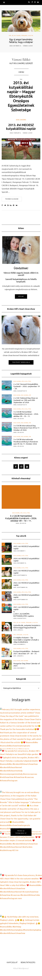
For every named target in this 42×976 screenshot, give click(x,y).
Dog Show (16, 395)
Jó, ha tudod (16, 35)
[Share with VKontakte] (17, 205)
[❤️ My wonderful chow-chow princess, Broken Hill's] (21, 894)
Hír (10, 35)
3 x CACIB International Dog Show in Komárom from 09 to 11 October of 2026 (26, 427)
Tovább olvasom (11, 199)
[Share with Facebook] (3, 205)
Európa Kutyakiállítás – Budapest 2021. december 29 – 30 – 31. (26, 652)
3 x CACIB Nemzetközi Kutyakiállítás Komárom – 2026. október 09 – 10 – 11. (26, 414)
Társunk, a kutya (27, 35)
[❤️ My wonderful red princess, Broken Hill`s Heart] (21, 770)
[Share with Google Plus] (8, 205)
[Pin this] (14, 205)
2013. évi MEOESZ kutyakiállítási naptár (21, 126)
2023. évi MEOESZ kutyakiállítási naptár (26, 571)
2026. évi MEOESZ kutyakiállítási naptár (26, 596)
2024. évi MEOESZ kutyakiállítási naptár (26, 559)
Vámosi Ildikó (28, 46)
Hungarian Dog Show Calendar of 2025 (26, 664)
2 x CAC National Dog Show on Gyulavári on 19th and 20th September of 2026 (25, 400)
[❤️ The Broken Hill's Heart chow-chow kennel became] (21, 853)
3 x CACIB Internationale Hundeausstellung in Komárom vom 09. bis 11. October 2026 (25, 441)
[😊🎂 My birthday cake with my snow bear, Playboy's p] (21, 935)
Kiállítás (27, 381)
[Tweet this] (5, 205)
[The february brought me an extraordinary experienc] (21, 811)
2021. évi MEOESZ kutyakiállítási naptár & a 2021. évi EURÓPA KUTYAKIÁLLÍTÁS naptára (26, 611)
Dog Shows (21, 120)
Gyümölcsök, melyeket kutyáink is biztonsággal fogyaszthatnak (26, 626)
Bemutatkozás (28, 962)
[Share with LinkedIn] (11, 205)
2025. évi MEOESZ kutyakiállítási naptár (26, 547)
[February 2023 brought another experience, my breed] (21, 728)
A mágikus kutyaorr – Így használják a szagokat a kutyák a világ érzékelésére (26, 639)
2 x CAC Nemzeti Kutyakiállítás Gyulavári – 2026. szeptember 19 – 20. (26, 386)
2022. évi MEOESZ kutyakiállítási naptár (26, 584)
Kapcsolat (12, 962)
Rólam (21, 296)
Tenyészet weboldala (21, 362)
